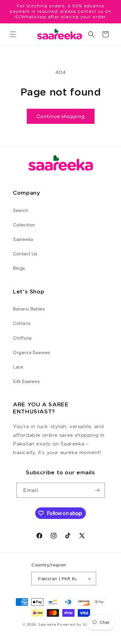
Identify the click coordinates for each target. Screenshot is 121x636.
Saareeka (23, 239)
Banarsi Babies (29, 309)
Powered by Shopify (77, 624)
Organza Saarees (31, 352)
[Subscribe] (97, 490)
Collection (24, 225)
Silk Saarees (26, 381)
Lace (18, 367)
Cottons (22, 323)
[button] (13, 34)
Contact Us (25, 254)
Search (20, 210)
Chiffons (22, 338)
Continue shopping (60, 116)
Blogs (19, 268)
